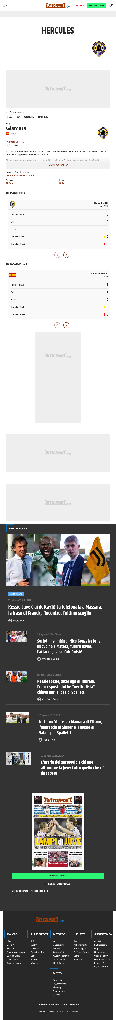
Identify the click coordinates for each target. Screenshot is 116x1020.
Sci (32, 941)
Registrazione (59, 983)
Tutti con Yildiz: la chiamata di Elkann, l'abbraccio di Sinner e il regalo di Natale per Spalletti (70, 727)
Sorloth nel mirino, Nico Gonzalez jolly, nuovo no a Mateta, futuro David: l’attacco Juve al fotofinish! (69, 646)
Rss (75, 941)
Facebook (42, 1004)
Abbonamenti (80, 945)
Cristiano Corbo (50, 658)
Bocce (34, 959)
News (9, 117)
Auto (55, 941)
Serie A (10, 945)
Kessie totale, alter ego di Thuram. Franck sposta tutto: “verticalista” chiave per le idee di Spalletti (66, 687)
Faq (96, 948)
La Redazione (100, 945)
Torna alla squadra (17, 112)
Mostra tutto (58, 164)
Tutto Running (37, 952)
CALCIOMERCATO (16, 594)
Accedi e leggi (38, 891)
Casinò (56, 994)
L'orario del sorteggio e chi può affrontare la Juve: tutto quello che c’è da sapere (72, 768)
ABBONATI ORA (97, 5)
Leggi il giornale (59, 884)
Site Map (57, 987)
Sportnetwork (60, 959)
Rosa (18, 117)
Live (81, 5)
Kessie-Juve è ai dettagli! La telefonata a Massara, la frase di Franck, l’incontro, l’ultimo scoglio (55, 610)
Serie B (10, 948)
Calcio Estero (13, 959)
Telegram (74, 1004)
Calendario (29, 117)
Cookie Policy (101, 955)
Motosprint (58, 952)
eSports (34, 963)
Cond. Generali (101, 966)
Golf (33, 955)
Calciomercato (14, 963)
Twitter (64, 1004)
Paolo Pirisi (19, 620)
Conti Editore (59, 963)
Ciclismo (35, 948)
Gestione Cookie (102, 959)
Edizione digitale (81, 952)
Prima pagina (80, 948)
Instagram (54, 1004)
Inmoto (56, 948)
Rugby (34, 945)
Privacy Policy (101, 963)
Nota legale (100, 952)
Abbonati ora (57, 875)
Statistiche (43, 117)
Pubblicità (58, 980)
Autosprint (58, 945)
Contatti (98, 941)
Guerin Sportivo (61, 955)
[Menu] (5, 5)
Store (76, 955)
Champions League (16, 952)
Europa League (14, 955)
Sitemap (78, 959)
